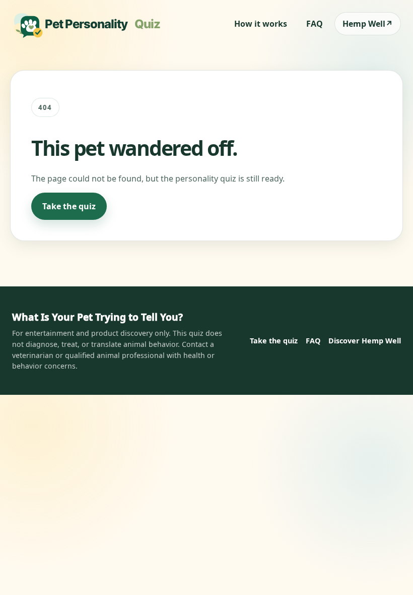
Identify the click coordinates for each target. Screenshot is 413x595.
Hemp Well (367, 23)
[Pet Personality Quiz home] (89, 23)
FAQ (314, 23)
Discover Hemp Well (364, 340)
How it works (260, 23)
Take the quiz (69, 206)
